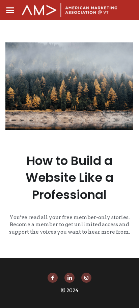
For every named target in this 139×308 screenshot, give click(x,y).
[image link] (69, 9)
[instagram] (86, 278)
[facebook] (53, 278)
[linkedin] (69, 278)
